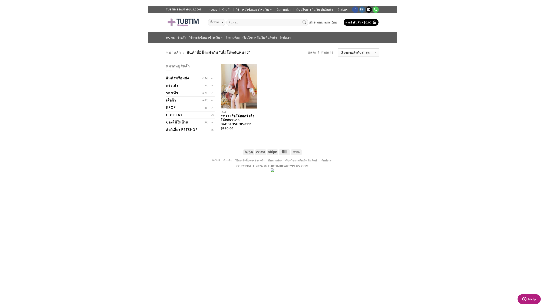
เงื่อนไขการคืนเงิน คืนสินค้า (314, 10)
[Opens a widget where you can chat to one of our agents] (529, 299)
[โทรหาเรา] (376, 9)
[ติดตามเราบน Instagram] (362, 9)
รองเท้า (172, 92)
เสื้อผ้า (171, 100)
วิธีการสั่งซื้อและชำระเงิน (252, 10)
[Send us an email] (369, 9)
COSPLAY (174, 115)
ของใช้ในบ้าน (177, 122)
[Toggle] (212, 78)
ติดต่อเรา (344, 10)
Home (212, 10)
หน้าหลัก (173, 52)
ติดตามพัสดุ (284, 10)
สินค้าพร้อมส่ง (177, 78)
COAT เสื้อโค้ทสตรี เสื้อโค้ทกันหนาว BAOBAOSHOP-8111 (237, 120)
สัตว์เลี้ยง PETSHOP (182, 129)
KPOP (171, 107)
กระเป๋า (172, 85)
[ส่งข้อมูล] (304, 22)
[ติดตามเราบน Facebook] (355, 9)
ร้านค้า (226, 10)
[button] (323, 22)
